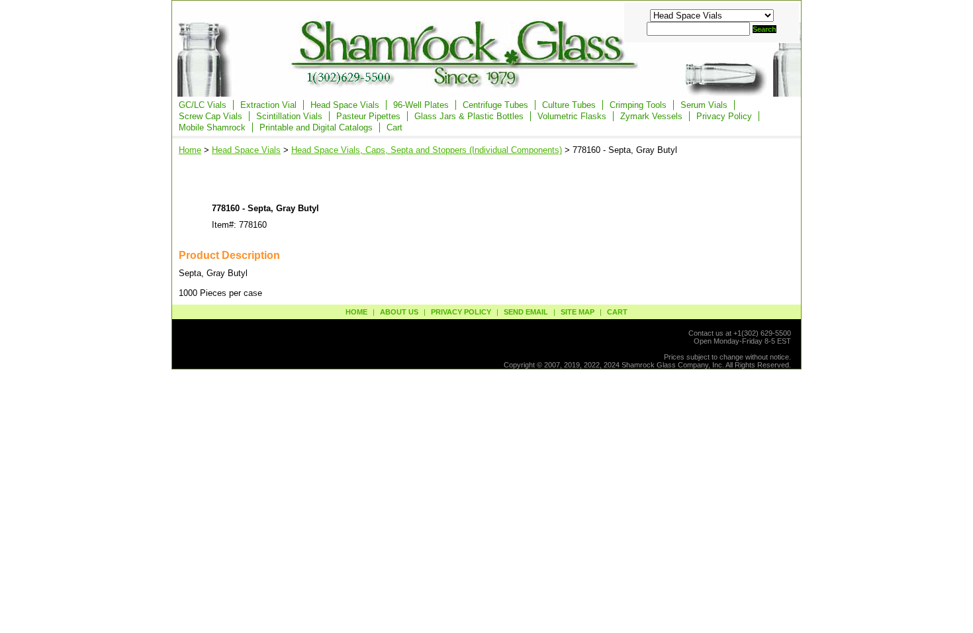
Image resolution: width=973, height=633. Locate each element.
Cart (394, 127)
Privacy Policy (724, 116)
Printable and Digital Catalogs (316, 127)
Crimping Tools (638, 105)
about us (399, 312)
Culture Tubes (569, 105)
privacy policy (461, 312)
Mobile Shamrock (212, 127)
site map (577, 312)
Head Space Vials (344, 105)
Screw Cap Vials (210, 116)
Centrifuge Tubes (495, 105)
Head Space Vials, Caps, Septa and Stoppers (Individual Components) (426, 150)
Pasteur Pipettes (368, 116)
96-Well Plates (421, 105)
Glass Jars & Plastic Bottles (469, 116)
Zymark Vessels (651, 116)
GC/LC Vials (202, 105)
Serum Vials (703, 105)
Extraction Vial (268, 105)
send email (526, 312)
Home (190, 150)
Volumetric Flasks (571, 116)
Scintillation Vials (289, 116)
